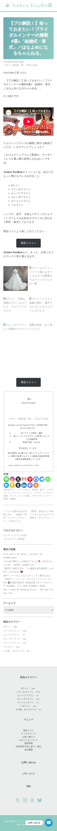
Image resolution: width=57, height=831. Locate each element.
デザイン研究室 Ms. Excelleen (20, 65)
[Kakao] (12, 485)
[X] (18, 479)
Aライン (7, 626)
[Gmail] (24, 479)
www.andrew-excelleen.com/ (24, 465)
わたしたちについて (28, 740)
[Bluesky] (39, 800)
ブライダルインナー (40, 496)
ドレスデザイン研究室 (27, 489)
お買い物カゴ (28, 737)
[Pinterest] (30, 479)
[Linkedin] (24, 485)
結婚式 (13, 499)
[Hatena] (6, 485)
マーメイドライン (11, 643)
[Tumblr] (18, 485)
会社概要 (28, 749)
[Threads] (32, 800)
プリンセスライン (11, 630)
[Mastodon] (30, 485)
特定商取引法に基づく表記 (28, 746)
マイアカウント (28, 733)
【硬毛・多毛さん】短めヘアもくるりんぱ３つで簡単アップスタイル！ (42, 514)
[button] (50, 5)
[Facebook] (36, 479)
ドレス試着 (24, 496)
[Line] (6, 479)
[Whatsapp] (47, 479)
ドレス (13, 496)
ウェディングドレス (21, 493)
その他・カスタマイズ (14, 651)
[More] (36, 485)
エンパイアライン (11, 634)
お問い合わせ (28, 773)
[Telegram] (42, 479)
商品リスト (28, 730)
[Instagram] (12, 479)
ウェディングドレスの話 (15, 535)
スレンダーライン (11, 638)
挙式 (5, 499)
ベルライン (8, 647)
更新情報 (28, 743)
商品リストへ (28, 243)
